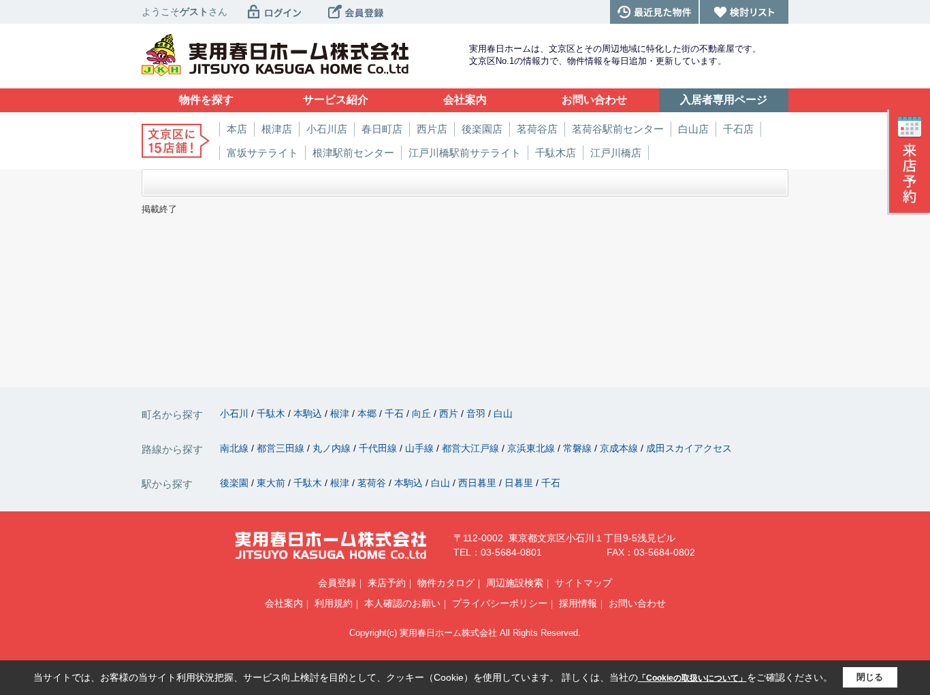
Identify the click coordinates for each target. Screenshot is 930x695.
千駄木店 (555, 152)
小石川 (235, 413)
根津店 (276, 129)
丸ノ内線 (332, 448)
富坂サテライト (262, 152)
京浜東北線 (532, 448)
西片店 (432, 129)
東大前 (272, 482)
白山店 (693, 129)
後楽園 (235, 482)
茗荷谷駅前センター (618, 129)
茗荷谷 (373, 482)
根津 (341, 413)
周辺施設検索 (514, 582)
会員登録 (337, 582)
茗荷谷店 (537, 129)
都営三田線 (282, 448)
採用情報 (578, 603)
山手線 (420, 448)
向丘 (423, 413)
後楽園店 (482, 129)
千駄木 (272, 413)
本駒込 (309, 413)
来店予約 (387, 582)
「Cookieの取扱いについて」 (692, 678)
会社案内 (284, 603)
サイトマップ (583, 582)
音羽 (477, 413)
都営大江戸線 (472, 448)
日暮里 (520, 482)
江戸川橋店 (615, 152)
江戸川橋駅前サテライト (464, 152)
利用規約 (334, 603)
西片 (450, 413)
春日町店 (382, 129)
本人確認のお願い (402, 603)
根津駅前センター (353, 152)
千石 (395, 413)
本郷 (368, 413)
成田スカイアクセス (689, 448)
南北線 (235, 448)
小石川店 (326, 129)
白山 (503, 413)
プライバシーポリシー (499, 603)
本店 (237, 129)
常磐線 (578, 448)
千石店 (738, 129)
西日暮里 (478, 482)
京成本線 (620, 448)
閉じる (869, 677)
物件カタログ (446, 582)
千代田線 (379, 448)
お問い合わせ (637, 603)
